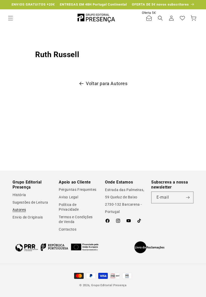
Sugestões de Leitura (30, 202)
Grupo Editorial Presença (109, 285)
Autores (19, 210)
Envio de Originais (28, 217)
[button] (10, 18)
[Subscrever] (187, 197)
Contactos (67, 229)
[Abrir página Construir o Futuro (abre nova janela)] (57, 247)
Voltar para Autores (106, 83)
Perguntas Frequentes (77, 190)
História (19, 195)
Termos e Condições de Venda (76, 219)
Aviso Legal (68, 197)
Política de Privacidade (69, 207)
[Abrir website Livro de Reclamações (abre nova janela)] (149, 247)
